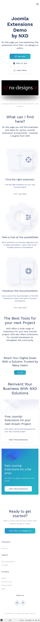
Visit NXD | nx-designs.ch (20, 531)
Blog (3, 589)
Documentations (8, 562)
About (4, 578)
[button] (37, 4)
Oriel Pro (5, 548)
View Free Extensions (18, 440)
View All (20, 372)
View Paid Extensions (18, 489)
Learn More (22, 70)
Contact (5, 565)
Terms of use (7, 582)
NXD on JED (21, 63)
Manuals (21, 56)
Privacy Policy (7, 585)
